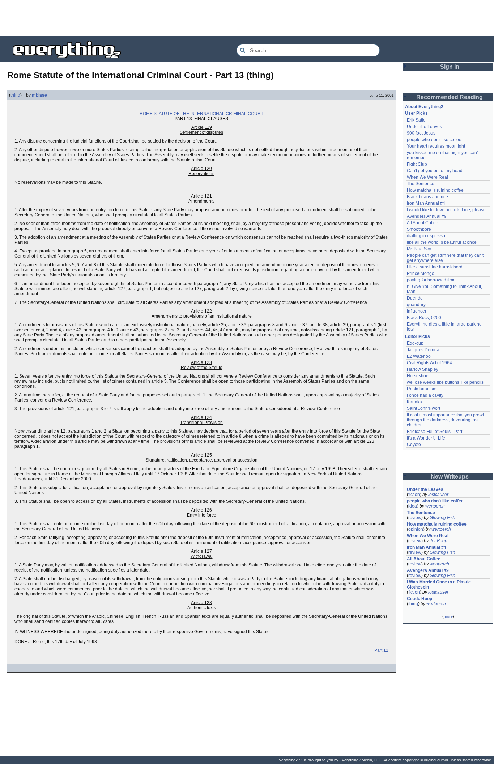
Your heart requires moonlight (436, 146)
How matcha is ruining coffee (435, 190)
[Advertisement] (247, 18)
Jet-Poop (438, 540)
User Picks (416, 113)
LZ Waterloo (419, 356)
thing (15, 95)
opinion (415, 529)
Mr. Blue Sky (419, 248)
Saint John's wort (423, 408)
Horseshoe (418, 375)
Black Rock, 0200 (424, 317)
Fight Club (417, 164)
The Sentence (420, 183)
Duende (415, 298)
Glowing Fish (442, 517)
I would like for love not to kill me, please (446, 209)
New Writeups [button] (450, 477)
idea (412, 506)
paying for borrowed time (431, 280)
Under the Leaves (424, 126)
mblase (39, 95)
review (414, 517)
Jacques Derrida (423, 349)
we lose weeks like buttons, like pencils (445, 382)
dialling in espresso (426, 235)
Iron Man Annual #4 (426, 203)
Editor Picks (417, 336)
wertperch (435, 506)
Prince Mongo (420, 273)
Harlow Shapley (422, 369)
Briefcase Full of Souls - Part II (436, 431)
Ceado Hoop (419, 598)
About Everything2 (424, 106)
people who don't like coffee (434, 139)
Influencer (416, 311)
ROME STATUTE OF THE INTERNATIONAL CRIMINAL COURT (201, 113)
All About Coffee (422, 222)
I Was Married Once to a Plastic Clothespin (439, 585)
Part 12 (381, 650)
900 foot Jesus (421, 133)
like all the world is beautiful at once (442, 242)
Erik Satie (416, 120)
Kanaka (414, 401)
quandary (416, 304)
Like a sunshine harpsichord (435, 266)
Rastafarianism (421, 388)
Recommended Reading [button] (449, 97)
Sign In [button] (449, 67)
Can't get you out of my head (435, 170)
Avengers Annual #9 (427, 216)
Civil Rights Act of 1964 (429, 362)
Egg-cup (415, 343)
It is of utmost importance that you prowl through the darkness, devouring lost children (446, 420)
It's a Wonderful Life (426, 438)
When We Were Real (427, 177)
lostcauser (438, 494)
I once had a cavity (425, 395)
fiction (414, 494)
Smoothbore (419, 229)
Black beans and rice (427, 196)
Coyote (414, 444)
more (448, 616)
